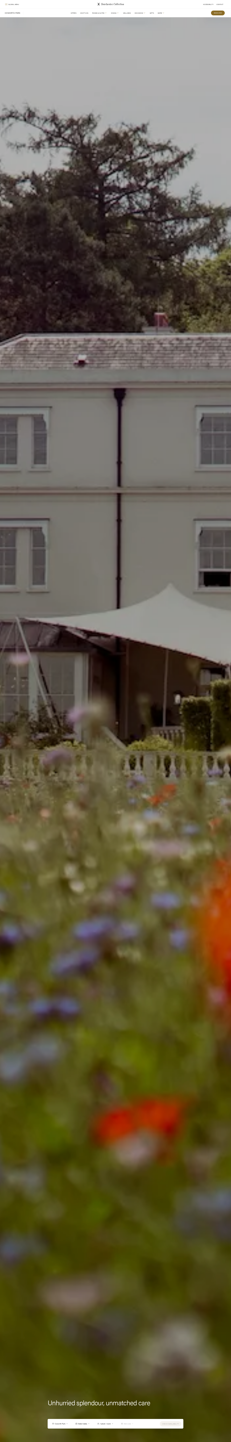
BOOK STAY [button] (218, 13)
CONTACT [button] (219, 4)
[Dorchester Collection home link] (110, 4)
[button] (73, 13)
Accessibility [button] (208, 4)
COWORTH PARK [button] (12, 13)
